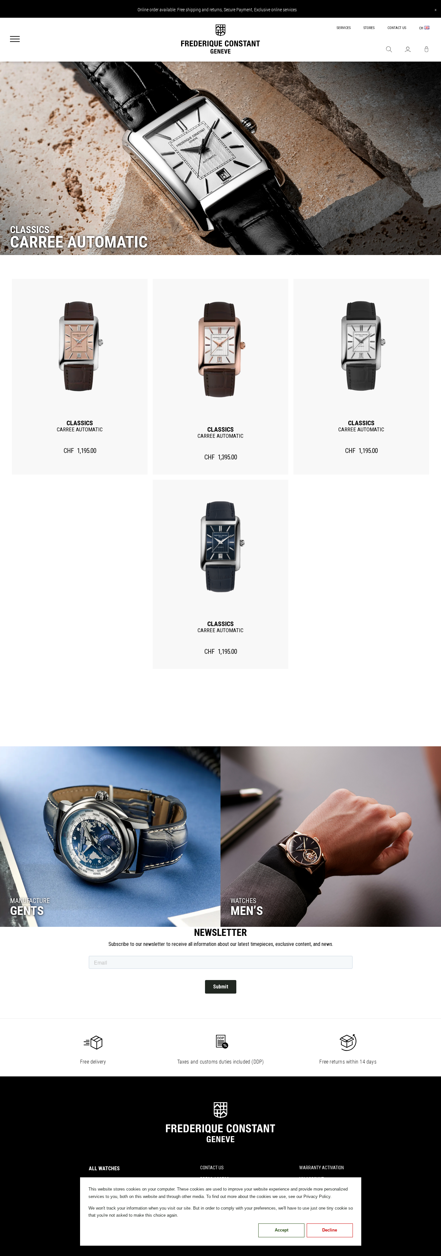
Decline (329, 1230)
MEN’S (247, 911)
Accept (281, 1230)
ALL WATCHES (104, 1168)
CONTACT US (396, 28)
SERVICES (344, 28)
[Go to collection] (110, 836)
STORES (369, 28)
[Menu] (15, 39)
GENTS (27, 911)
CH (421, 28)
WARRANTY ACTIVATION (321, 1167)
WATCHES (243, 901)
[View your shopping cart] (426, 50)
